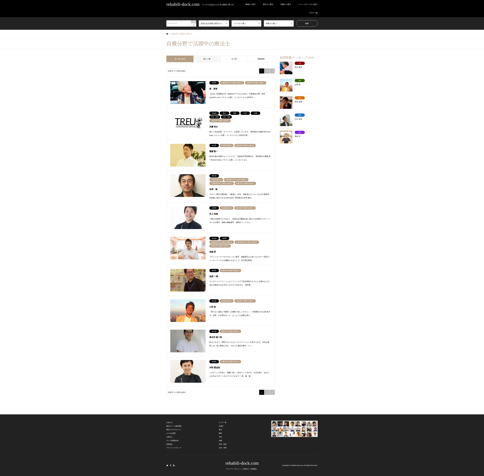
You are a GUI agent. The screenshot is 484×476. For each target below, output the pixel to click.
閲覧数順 (261, 59)
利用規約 (169, 444)
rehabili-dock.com (242, 463)
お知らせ (169, 422)
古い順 (234, 59)
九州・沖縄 (222, 448)
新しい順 (206, 59)
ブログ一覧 (313, 13)
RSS (174, 465)
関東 (220, 433)
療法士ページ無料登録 (174, 426)
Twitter (167, 465)
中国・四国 (222, 444)
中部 (220, 437)
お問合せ (169, 437)
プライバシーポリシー (174, 448)
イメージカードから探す (308, 4)
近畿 (220, 440)
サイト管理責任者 (172, 440)
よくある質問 (170, 433)
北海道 (221, 426)
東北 (220, 429)
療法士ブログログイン (174, 429)
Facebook (170, 465)
